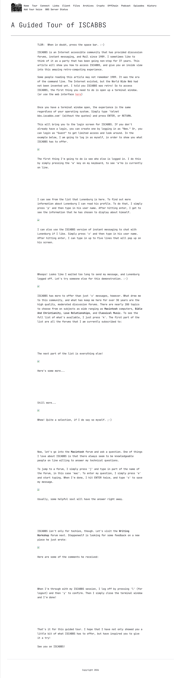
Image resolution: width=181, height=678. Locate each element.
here (78, 94)
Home (26, 5)
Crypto (101, 5)
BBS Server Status (56, 9)
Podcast (126, 5)
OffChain (113, 5)
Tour (34, 5)
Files (76, 5)
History (151, 5)
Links (56, 5)
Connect (45, 5)
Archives (88, 5)
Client (66, 5)
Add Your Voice (33, 9)
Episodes (139, 5)
